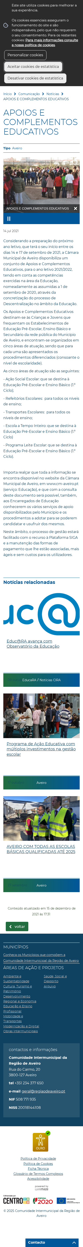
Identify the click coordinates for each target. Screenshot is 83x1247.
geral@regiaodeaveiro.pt (43, 1091)
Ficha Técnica (38, 1169)
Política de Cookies (38, 1164)
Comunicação (29, 94)
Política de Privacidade (38, 1159)
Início (7, 94)
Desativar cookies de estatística (35, 78)
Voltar (20, 926)
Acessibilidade (38, 1179)
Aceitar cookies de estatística (33, 67)
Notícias (52, 94)
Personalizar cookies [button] (25, 55)
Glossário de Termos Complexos (38, 1174)
